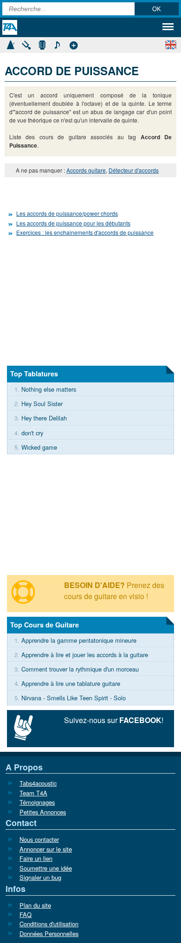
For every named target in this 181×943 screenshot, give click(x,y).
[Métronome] (10, 44)
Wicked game (39, 447)
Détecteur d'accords (134, 170)
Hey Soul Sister (42, 403)
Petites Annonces (42, 811)
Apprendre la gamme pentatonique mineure (78, 640)
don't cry (32, 432)
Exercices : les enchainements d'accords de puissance (85, 232)
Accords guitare (86, 170)
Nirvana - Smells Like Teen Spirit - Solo (73, 697)
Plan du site (35, 905)
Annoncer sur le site (45, 849)
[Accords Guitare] (41, 44)
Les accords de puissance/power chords (67, 213)
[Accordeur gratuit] (26, 44)
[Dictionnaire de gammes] (57, 44)
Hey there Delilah (44, 417)
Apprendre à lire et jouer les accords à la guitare (84, 654)
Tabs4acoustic (38, 783)
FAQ (25, 914)
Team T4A (33, 792)
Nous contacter (39, 839)
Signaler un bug (40, 877)
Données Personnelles (48, 933)
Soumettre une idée (45, 868)
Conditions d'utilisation (48, 923)
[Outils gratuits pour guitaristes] (73, 44)
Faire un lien (35, 858)
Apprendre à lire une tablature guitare (70, 683)
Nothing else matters (48, 389)
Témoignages (37, 802)
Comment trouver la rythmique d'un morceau (80, 669)
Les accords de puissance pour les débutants (73, 223)
